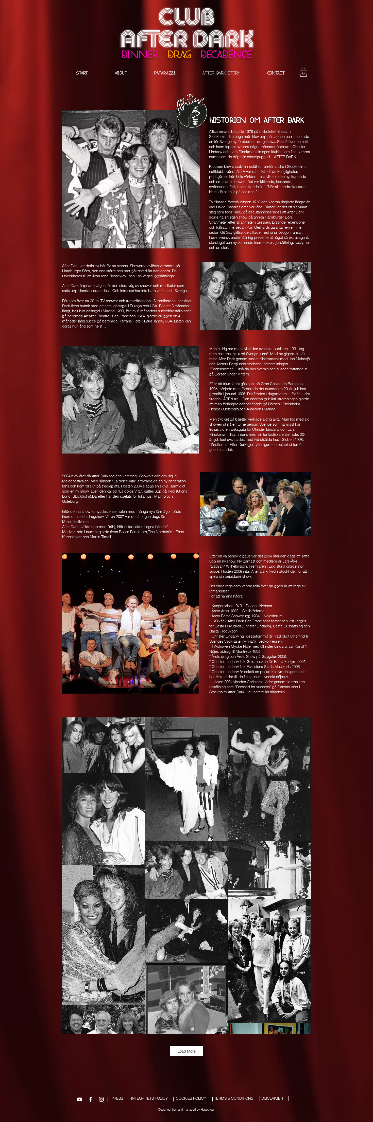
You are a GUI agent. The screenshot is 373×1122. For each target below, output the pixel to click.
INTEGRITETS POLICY (149, 1097)
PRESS (117, 1097)
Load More (187, 1050)
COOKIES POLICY (191, 1097)
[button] (303, 72)
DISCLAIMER (272, 1097)
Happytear (207, 1109)
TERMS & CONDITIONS (233, 1097)
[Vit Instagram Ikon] (101, 1099)
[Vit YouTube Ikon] (79, 1099)
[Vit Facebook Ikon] (90, 1099)
